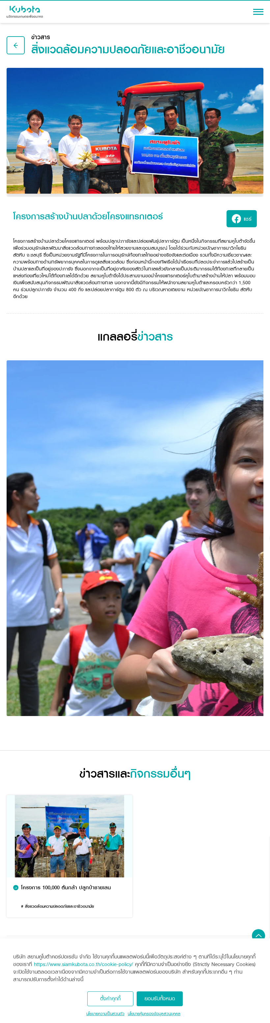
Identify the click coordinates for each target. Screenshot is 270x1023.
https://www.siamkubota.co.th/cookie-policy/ (83, 964)
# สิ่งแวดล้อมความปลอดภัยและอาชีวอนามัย (57, 906)
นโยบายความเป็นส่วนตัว (105, 1013)
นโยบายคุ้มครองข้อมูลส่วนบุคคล (154, 1013)
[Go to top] (258, 935)
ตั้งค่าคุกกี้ (110, 998)
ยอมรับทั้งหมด (160, 998)
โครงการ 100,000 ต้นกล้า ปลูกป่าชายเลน (66, 888)
